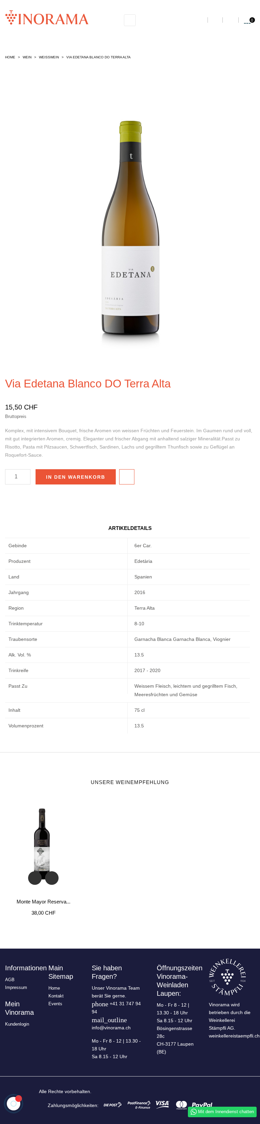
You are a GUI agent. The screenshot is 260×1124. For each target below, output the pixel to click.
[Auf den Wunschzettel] (126, 476)
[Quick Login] (230, 20)
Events (55, 1003)
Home (54, 988)
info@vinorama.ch (111, 1027)
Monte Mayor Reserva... (43, 901)
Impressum (16, 987)
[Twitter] (200, 1090)
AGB (10, 979)
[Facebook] (189, 1090)
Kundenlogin (17, 1024)
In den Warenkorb (75, 477)
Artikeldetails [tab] (130, 528)
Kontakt (56, 995)
